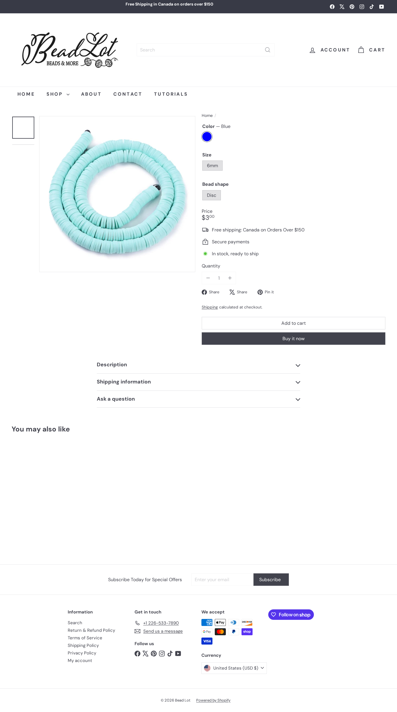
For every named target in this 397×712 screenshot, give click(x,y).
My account (80, 660)
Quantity (211, 266)
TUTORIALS (171, 94)
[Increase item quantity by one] (229, 278)
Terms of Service (85, 638)
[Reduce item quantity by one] (208, 278)
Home (207, 115)
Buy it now (293, 339)
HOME (26, 94)
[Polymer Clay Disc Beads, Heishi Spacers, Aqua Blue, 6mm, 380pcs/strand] (43, 496)
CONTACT (127, 94)
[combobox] (206, 49)
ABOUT (91, 94)
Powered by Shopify (213, 700)
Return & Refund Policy (91, 630)
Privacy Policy (82, 653)
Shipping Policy (83, 645)
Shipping (210, 307)
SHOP (56, 94)
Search (75, 623)
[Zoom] (117, 194)
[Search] (268, 49)
